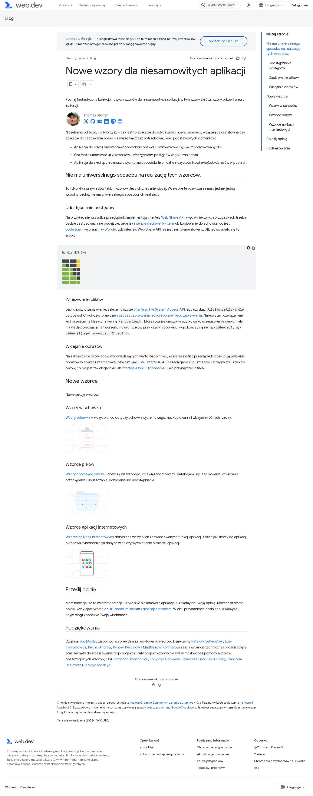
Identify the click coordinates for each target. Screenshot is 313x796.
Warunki (10, 787)
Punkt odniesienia (126, 5)
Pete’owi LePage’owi (207, 641)
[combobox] (220, 5)
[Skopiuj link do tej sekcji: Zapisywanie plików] (107, 300)
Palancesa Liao (193, 659)
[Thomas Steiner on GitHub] (92, 122)
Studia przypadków (210, 761)
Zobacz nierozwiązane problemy (162, 754)
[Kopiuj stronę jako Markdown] (84, 84)
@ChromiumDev (122, 609)
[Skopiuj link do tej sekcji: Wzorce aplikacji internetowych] (130, 527)
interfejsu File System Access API (159, 309)
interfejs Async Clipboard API (144, 368)
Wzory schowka (78, 418)
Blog (9, 18)
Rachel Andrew (99, 647)
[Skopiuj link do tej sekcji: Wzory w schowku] (105, 408)
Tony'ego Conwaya (165, 659)
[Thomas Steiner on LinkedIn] (106, 122)
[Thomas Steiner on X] (86, 122)
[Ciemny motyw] (248, 247)
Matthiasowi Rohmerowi (161, 647)
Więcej (153, 5)
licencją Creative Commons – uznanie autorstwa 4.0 (164, 702)
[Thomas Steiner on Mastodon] (113, 122)
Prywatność (28, 787)
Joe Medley (88, 641)
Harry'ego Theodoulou (130, 659)
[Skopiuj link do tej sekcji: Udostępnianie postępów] (118, 208)
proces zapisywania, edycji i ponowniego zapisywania (160, 315)
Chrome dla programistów (215, 747)
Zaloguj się (299, 5)
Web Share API (172, 217)
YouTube (259, 754)
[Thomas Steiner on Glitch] (99, 122)
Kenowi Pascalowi (127, 647)
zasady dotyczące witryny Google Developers (166, 707)
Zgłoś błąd (147, 747)
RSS (256, 768)
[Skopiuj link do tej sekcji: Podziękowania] (103, 628)
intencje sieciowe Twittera (154, 223)
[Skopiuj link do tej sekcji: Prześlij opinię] (99, 589)
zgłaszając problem (156, 609)
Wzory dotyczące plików (85, 474)
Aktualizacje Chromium (213, 754)
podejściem (74, 229)
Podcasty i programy (211, 768)
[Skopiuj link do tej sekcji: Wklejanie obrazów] (106, 346)
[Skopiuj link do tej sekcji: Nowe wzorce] (101, 381)
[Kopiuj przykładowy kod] (253, 247)
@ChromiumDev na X (268, 747)
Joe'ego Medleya (97, 665)
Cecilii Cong (216, 659)
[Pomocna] (238, 58)
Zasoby (64, 5)
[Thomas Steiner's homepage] (120, 122)
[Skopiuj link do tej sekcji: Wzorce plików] (98, 464)
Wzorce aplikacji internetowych (90, 537)
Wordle (110, 229)
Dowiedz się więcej (92, 5)
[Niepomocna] (244, 58)
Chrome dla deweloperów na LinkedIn (279, 761)
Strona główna (75, 58)
